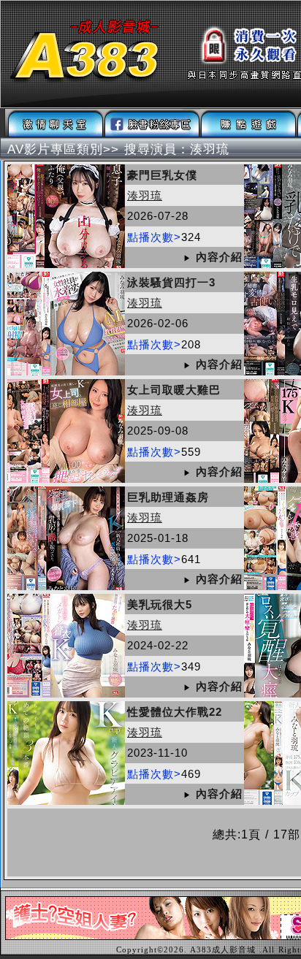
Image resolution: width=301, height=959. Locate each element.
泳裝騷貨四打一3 (171, 282)
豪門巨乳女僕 (162, 175)
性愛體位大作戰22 (174, 712)
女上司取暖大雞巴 (174, 389)
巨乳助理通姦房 (168, 497)
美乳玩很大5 (159, 604)
